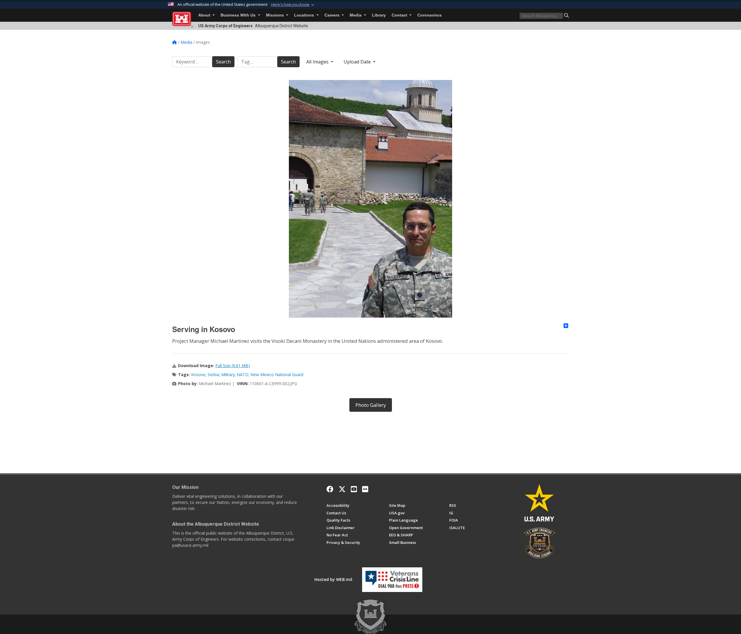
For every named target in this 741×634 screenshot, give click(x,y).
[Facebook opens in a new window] (330, 489)
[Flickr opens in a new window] (365, 489)
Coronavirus (429, 15)
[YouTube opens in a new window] (354, 489)
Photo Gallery (370, 405)
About (205, 15)
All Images (318, 62)
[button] (293, 5)
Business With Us (239, 15)
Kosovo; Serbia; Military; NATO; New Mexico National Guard (247, 374)
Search (223, 62)
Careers (332, 15)
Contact (400, 15)
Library (379, 15)
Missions (275, 15)
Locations (304, 15)
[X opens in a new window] (342, 489)
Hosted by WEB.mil (333, 579)
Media (356, 15)
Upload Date (358, 62)
